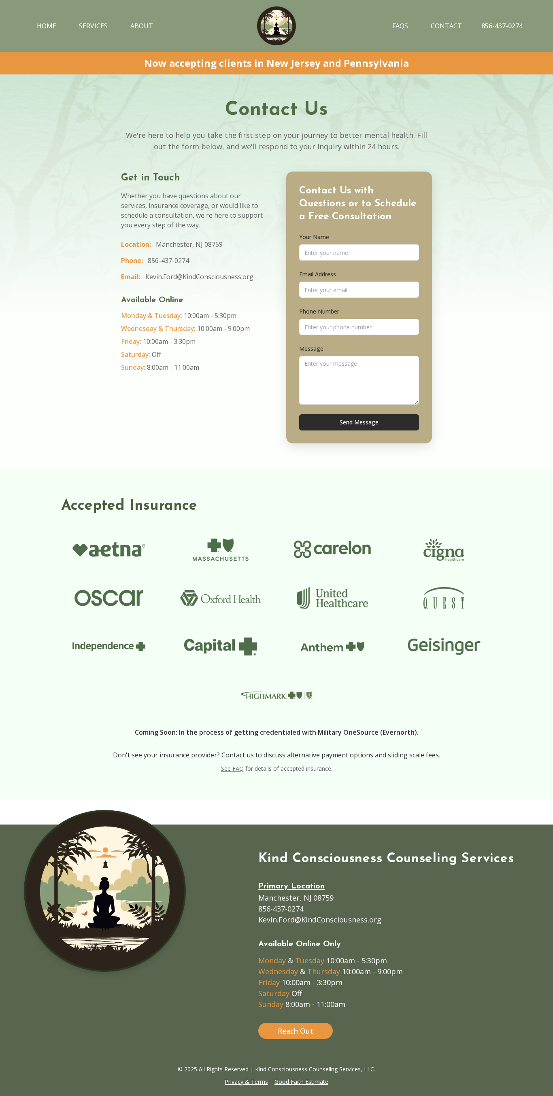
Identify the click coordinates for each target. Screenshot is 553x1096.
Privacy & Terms (246, 1081)
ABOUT (141, 25)
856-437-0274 (168, 260)
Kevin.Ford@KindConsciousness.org (199, 276)
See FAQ (232, 768)
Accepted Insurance (129, 506)
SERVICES (93, 25)
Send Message (359, 422)
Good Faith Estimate (301, 1081)
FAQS (400, 25)
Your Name (314, 237)
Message (311, 348)
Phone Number (319, 311)
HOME (46, 25)
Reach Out (295, 1031)
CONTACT (446, 25)
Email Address (317, 274)
